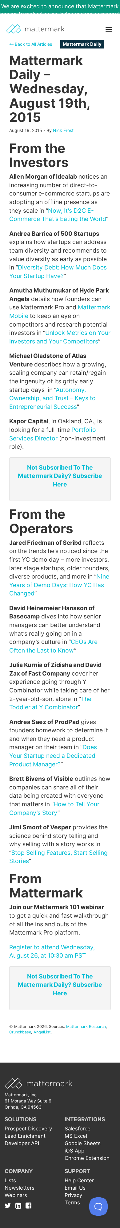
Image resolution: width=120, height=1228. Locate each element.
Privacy (73, 1195)
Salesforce (77, 1128)
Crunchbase (20, 1032)
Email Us (75, 1188)
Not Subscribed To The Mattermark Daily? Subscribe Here (60, 476)
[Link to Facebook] (28, 1206)
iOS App (74, 1151)
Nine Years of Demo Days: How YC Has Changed (59, 585)
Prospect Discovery (28, 1128)
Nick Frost (63, 130)
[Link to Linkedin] (19, 1206)
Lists (10, 1180)
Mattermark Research (86, 1026)
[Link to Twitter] (9, 1206)
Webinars (16, 1195)
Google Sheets (83, 1143)
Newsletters (19, 1188)
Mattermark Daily (82, 44)
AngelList (42, 1032)
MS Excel (76, 1136)
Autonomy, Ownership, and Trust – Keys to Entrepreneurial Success (52, 398)
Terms (72, 1202)
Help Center (79, 1180)
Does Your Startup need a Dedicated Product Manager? (53, 755)
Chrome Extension (87, 1158)
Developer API (22, 1143)
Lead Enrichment (25, 1136)
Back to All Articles (33, 44)
